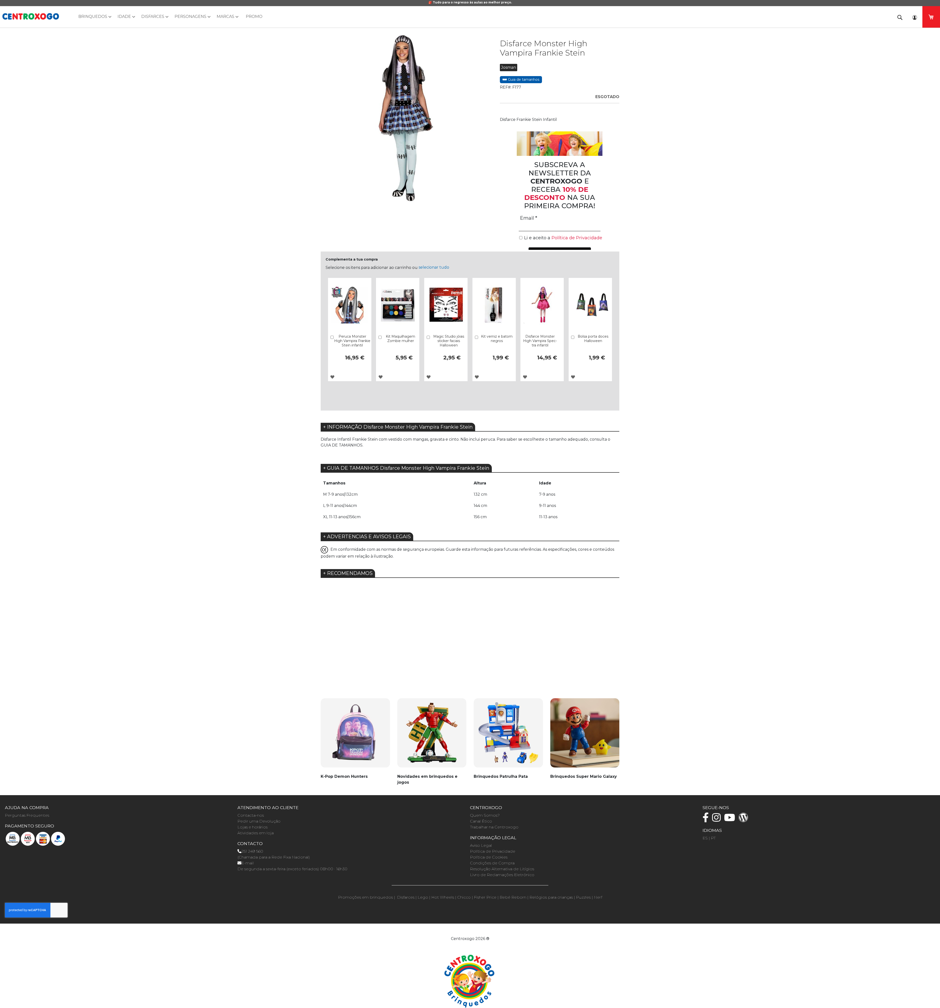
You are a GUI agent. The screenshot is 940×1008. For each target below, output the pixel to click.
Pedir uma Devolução (259, 821)
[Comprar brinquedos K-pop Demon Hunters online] (355, 735)
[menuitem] (93, 16)
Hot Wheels (442, 897)
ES (705, 838)
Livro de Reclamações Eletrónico (502, 874)
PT (713, 838)
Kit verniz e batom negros (497, 338)
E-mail (247, 863)
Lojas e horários (252, 827)
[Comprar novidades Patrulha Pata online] (508, 735)
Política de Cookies (488, 857)
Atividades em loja (255, 833)
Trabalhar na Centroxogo (494, 827)
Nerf (598, 897)
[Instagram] (717, 819)
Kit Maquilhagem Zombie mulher (400, 338)
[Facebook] (707, 819)
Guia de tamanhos (523, 79)
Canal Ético (481, 821)
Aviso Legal (481, 845)
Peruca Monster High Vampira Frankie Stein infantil (352, 340)
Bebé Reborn (513, 897)
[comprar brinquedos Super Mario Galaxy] (585, 735)
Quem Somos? (485, 815)
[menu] (470, 16)
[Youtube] (731, 819)
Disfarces (405, 897)
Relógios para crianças (551, 897)
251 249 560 (252, 851)
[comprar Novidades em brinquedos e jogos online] (432, 735)
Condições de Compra (492, 863)
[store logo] (30, 16)
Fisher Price (485, 897)
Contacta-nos (250, 815)
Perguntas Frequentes (27, 815)
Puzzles (583, 897)
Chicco (464, 897)
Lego (423, 897)
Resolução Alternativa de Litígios (502, 869)
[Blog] (745, 819)
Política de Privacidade (492, 851)
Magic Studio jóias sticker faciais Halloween (448, 340)
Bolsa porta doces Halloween (593, 338)
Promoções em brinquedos (365, 897)
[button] (332, 377)
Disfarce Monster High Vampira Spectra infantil (540, 340)
